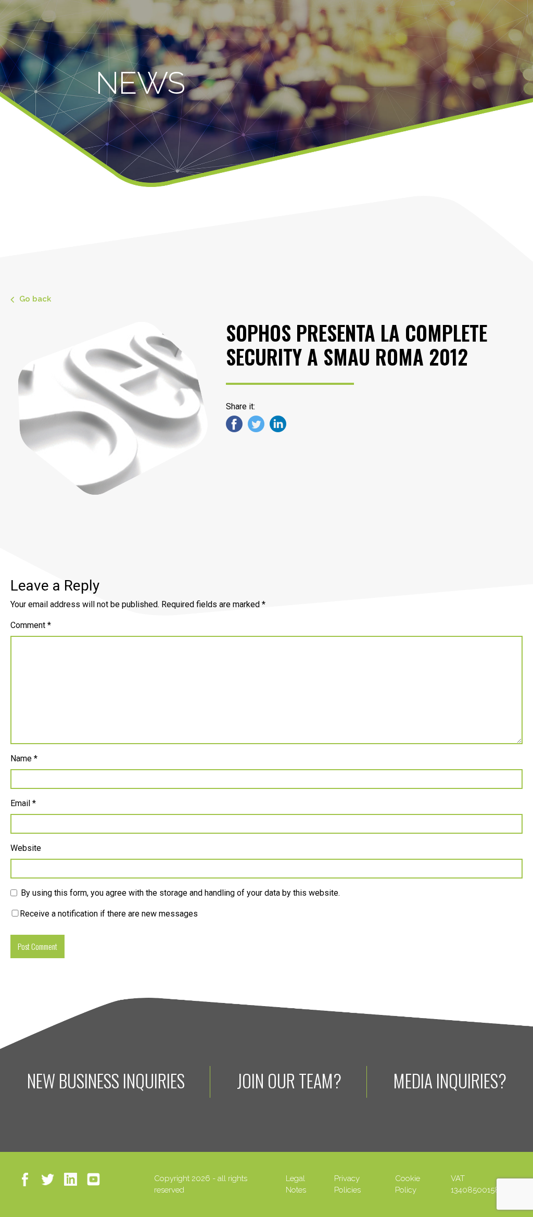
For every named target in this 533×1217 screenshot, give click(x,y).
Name (23, 758)
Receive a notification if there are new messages (109, 914)
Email (23, 803)
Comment (30, 625)
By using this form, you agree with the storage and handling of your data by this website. (180, 893)
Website (25, 848)
